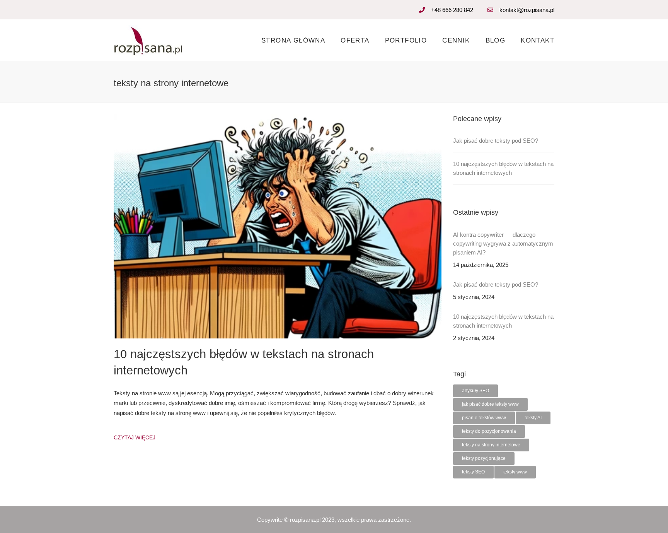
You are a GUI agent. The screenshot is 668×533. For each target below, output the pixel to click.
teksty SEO (473, 472)
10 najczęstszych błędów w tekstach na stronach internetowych (503, 168)
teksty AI (533, 417)
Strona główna (293, 40)
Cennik (456, 40)
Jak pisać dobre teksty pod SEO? (495, 140)
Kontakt (537, 40)
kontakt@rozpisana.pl (526, 10)
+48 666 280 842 (452, 10)
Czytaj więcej (134, 437)
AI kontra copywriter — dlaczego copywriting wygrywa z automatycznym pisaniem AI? (503, 243)
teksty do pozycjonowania (489, 431)
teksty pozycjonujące (484, 458)
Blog (496, 40)
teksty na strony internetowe (491, 445)
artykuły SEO (475, 390)
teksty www (515, 472)
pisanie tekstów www (484, 417)
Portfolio (406, 40)
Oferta (355, 40)
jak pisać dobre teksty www (490, 404)
